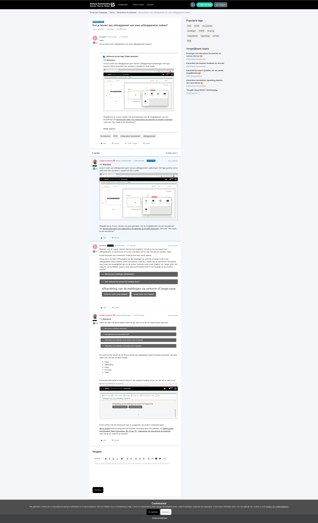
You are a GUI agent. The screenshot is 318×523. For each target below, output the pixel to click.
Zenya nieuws (192, 93)
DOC (115, 136)
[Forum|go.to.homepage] (102, 4)
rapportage (205, 36)
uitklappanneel (149, 136)
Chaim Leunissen (106, 161)
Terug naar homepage (98, 12)
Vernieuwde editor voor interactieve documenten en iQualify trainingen (144, 119)
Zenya (111, 12)
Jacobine (102, 37)
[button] (204, 4)
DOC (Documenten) (194, 76)
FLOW (196, 26)
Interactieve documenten (126, 12)
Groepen (150, 4)
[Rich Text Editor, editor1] (135, 473)
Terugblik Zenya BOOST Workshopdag (202, 90)
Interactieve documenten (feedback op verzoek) (205, 63)
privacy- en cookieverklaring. (277, 506)
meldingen (191, 31)
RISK (189, 41)
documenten (105, 136)
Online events (138, 4)
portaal (216, 36)
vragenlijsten (192, 36)
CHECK (201, 31)
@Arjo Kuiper (104, 428)
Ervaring (211, 31)
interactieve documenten (130, 136)
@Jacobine (111, 60)
